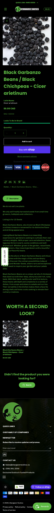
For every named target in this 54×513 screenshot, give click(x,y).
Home (6, 187)
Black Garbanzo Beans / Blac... (25, 187)
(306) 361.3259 (12, 469)
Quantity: (8, 127)
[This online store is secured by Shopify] (19, 487)
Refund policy (20, 507)
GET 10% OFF (4, 256)
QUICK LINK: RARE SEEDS (25, 3)
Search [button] (28, 385)
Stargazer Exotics (16, 503)
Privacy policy (8, 507)
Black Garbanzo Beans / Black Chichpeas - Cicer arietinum (13, 352)
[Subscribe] (49, 448)
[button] (47, 9)
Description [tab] (13, 199)
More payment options (27, 156)
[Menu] (5, 9)
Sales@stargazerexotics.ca (18, 465)
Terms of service (9, 510)
